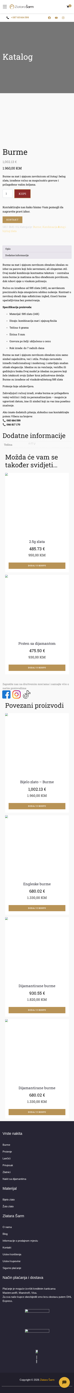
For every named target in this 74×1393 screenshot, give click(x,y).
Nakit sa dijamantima (14, 1178)
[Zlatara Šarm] (22, 6)
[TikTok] (26, 694)
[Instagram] (16, 694)
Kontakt (12, 219)
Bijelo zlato (9, 1199)
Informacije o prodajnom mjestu (20, 1240)
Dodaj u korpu (37, 565)
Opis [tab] (7, 248)
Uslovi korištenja (12, 1254)
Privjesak (8, 1165)
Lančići (6, 1158)
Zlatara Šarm (47, 1379)
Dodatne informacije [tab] (17, 255)
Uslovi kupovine (11, 1261)
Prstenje (7, 1151)
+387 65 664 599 (20, 17)
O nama (7, 1227)
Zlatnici (6, 1172)
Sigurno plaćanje (12, 1268)
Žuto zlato (8, 1206)
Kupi (22, 193)
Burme (37, 227)
